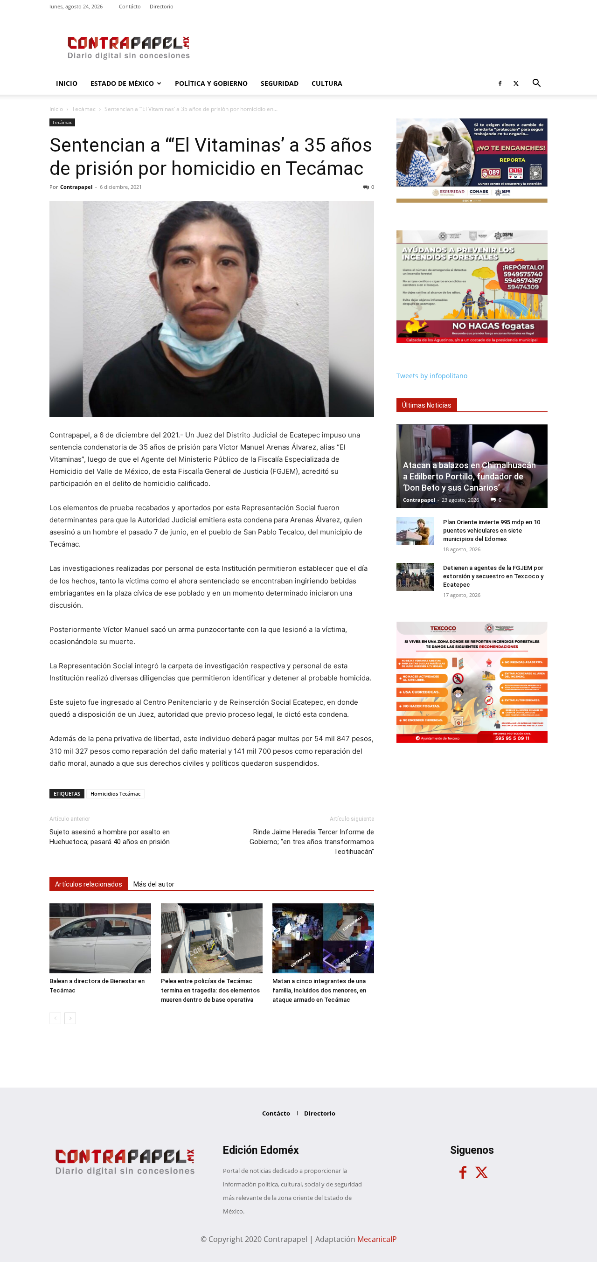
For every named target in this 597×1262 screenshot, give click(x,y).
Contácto (130, 6)
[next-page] (70, 1018)
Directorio (162, 6)
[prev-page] (55, 1018)
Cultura (327, 83)
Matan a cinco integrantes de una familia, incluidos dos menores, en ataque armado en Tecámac (319, 990)
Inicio (66, 83)
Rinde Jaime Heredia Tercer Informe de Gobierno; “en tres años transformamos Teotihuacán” (312, 842)
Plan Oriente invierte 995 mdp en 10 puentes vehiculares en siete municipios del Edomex (491, 530)
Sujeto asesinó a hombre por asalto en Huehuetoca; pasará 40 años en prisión (109, 837)
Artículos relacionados (88, 884)
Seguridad (279, 83)
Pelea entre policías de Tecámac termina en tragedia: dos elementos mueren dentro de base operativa (210, 990)
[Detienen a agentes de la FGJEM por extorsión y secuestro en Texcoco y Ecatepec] (415, 577)
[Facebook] (500, 83)
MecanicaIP (377, 1239)
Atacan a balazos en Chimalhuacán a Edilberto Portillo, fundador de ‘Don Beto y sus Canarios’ (469, 476)
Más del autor (153, 884)
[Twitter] (516, 83)
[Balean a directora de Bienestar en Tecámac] (100, 938)
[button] (536, 84)
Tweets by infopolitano (431, 375)
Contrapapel (76, 186)
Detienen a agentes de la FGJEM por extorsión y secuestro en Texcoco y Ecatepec (493, 576)
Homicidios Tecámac (115, 793)
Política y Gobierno (211, 83)
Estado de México (122, 83)
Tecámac (84, 109)
